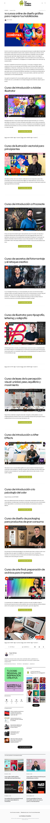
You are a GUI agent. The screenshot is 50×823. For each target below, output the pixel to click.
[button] (5, 3)
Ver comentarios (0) (25, 747)
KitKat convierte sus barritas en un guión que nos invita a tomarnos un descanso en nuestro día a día (16, 713)
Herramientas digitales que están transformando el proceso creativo (16, 726)
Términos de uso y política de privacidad (30, 812)
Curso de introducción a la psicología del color (20, 491)
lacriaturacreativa (35, 671)
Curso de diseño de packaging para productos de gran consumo (24, 520)
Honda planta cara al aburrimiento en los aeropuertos (14, 733)
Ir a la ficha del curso (25, 131)
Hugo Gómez (9, 19)
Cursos (6, 10)
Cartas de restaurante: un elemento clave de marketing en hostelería (16, 719)
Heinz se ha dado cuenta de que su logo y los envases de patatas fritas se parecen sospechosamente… (16, 740)
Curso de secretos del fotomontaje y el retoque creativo (25, 260)
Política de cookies (15, 812)
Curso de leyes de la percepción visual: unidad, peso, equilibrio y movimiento (23, 382)
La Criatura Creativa (25, 816)
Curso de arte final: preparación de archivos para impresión (25, 571)
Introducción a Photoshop (15, 298)
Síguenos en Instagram (37, 673)
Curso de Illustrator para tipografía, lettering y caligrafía (25, 316)
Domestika (24, 64)
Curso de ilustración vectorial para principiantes (24, 147)
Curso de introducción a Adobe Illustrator (23, 89)
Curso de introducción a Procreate (24, 204)
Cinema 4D (20, 69)
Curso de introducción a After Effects (21, 436)
